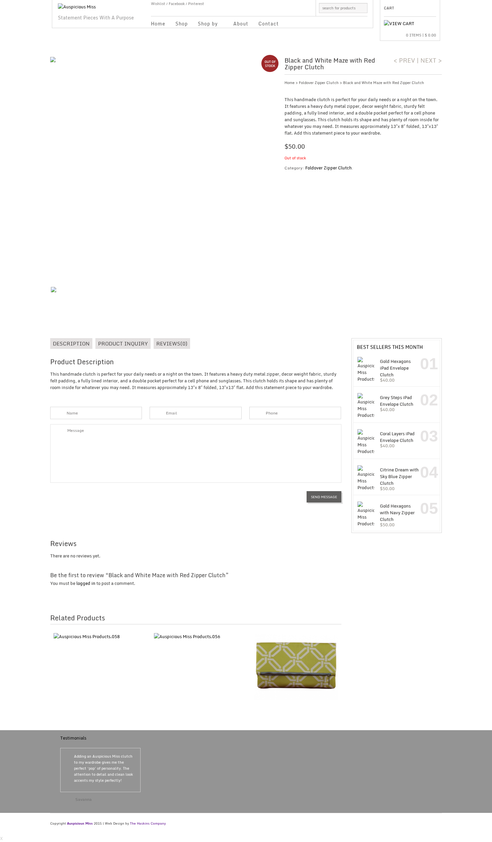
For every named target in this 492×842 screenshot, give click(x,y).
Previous (129, 785)
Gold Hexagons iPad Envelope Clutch (395, 368)
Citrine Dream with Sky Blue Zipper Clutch (399, 476)
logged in (85, 583)
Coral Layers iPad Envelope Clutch (397, 437)
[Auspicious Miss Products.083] (64, 300)
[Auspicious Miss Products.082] (162, 169)
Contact (268, 23)
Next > (431, 60)
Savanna (83, 799)
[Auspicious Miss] (77, 5)
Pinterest (196, 4)
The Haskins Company (148, 823)
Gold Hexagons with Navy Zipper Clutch (397, 512)
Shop (181, 23)
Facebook (177, 4)
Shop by (205, 24)
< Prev (404, 60)
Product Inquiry (123, 343)
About (240, 23)
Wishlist (158, 4)
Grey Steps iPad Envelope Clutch (396, 400)
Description (71, 343)
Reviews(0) (171, 343)
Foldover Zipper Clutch (319, 83)
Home (158, 23)
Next (134, 785)
